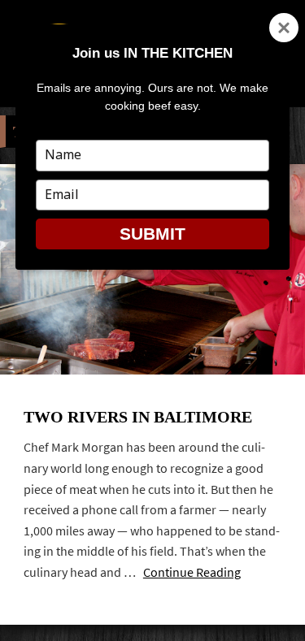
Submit (152, 233)
